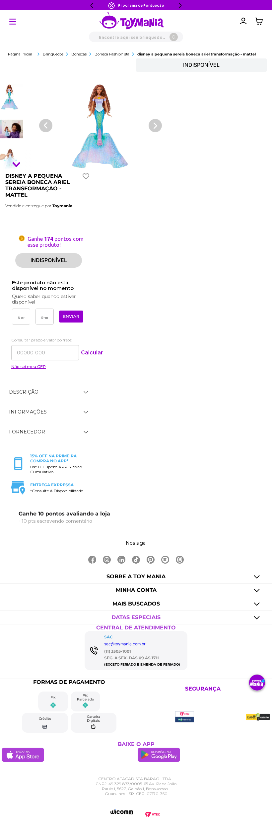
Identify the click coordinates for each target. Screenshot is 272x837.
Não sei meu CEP (28, 366)
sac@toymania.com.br (124, 643)
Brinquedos (53, 54)
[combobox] (136, 37)
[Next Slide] (180, 5)
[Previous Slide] (92, 5)
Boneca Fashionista (112, 54)
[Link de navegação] (132, 21)
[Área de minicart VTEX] (261, 21)
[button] (47, 392)
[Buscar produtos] (174, 37)
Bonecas (79, 54)
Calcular (92, 352)
